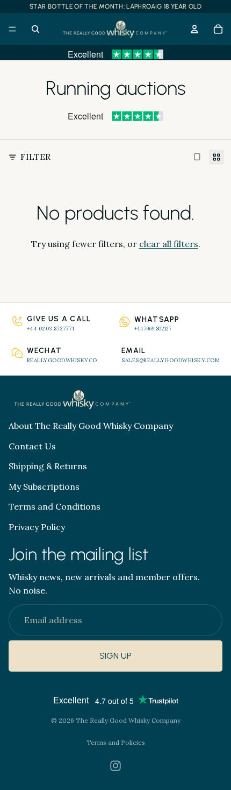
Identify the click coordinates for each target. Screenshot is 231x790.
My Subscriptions (44, 486)
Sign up (115, 656)
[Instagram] (115, 765)
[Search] (35, 29)
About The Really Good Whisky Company (91, 425)
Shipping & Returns (48, 466)
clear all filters (168, 243)
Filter (35, 156)
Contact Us (32, 445)
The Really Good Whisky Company (128, 720)
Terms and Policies (115, 742)
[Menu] (12, 29)
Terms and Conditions (54, 506)
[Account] (194, 29)
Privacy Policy (37, 526)
